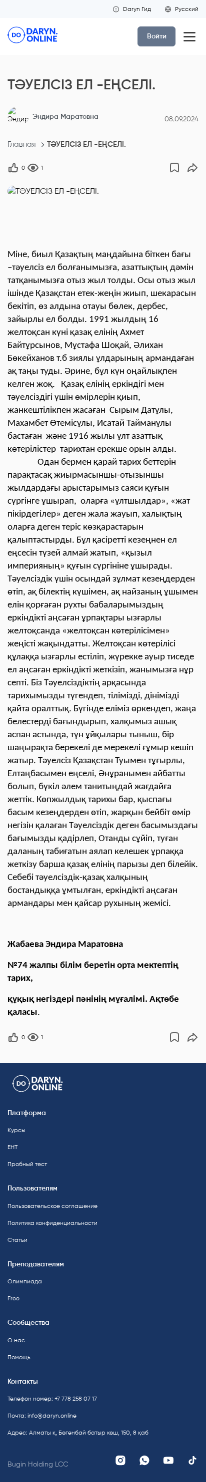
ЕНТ (13, 1147)
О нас (16, 1340)
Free (14, 1298)
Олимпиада (25, 1281)
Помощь (19, 1357)
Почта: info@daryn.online (42, 1415)
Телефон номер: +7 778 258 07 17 (52, 1398)
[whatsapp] (144, 1461)
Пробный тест (27, 1164)
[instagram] (120, 1461)
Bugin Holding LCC (38, 1464)
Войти (156, 36)
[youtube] (168, 1461)
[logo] (33, 36)
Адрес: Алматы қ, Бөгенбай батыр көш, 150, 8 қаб (52, 1432)
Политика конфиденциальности (52, 1222)
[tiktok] (192, 1461)
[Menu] (189, 36)
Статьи (18, 1239)
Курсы (17, 1130)
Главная (22, 144)
